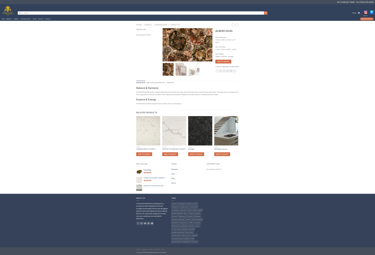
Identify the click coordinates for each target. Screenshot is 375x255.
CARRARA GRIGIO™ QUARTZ (145, 149)
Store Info (170, 82)
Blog (173, 178)
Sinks (173, 174)
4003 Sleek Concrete (220, 149)
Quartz (8, 19)
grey (185, 213)
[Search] (265, 13)
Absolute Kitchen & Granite (157, 252)
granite (200, 210)
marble (188, 219)
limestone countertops (178, 219)
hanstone (197, 213)
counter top (183, 210)
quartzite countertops (178, 232)
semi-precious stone (177, 238)
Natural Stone (25, 19)
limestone (197, 216)
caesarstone (181, 203)
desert (189, 210)
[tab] (140, 83)
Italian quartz (182, 216)
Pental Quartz (175, 226)
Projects (41, 19)
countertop (175, 210)
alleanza (174, 203)
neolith (190, 222)
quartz (174, 229)
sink (192, 238)
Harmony (174, 216)
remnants (194, 235)
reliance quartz (186, 235)
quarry (198, 226)
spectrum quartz (176, 241)
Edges (35, 19)
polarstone (184, 226)
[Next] (209, 44)
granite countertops (177, 213)
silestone (187, 238)
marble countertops (197, 219)
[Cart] (359, 13)
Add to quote (223, 61)
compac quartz (184, 207)
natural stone (183, 222)
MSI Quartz (175, 222)
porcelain (191, 226)
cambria (189, 203)
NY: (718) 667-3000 (345, 2)
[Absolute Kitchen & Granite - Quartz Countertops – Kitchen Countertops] (8, 10)
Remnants (174, 169)
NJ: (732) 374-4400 (365, 2)
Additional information (156, 82)
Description (140, 82)
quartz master (189, 232)
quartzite (191, 229)
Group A (191, 213)
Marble (16, 19)
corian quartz (193, 207)
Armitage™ (191, 149)
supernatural (186, 241)
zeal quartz (195, 241)
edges (194, 210)
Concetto (175, 25)
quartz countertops (182, 229)
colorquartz (175, 207)
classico (195, 203)
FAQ (162, 249)
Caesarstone (160, 25)
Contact (48, 19)
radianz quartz (176, 235)
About (173, 183)
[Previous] (166, 44)
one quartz (197, 222)
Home (3, 19)
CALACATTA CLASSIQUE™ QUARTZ (174, 149)
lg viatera (190, 216)
